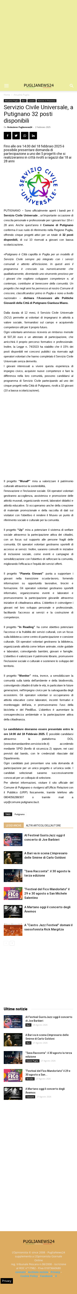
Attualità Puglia (21, 94)
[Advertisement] (38, 40)
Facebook (46, 1276)
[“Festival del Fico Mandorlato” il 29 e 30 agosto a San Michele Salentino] (13, 893)
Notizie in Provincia (46, 100)
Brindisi (30, 1078)
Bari (23, 100)
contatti (20, 1272)
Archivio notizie (38, 1272)
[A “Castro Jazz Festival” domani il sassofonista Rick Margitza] (13, 929)
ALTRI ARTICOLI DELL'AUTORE (43, 825)
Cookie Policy (29, 1276)
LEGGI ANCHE (13, 825)
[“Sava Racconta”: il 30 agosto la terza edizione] (13, 875)
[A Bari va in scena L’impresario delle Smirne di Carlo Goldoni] (13, 857)
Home (7, 94)
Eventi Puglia (32, 1060)
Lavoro (32, 100)
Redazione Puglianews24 (19, 127)
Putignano (20, 814)
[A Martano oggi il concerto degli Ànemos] (13, 911)
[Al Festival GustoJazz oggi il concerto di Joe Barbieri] (13, 839)
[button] (72, 86)
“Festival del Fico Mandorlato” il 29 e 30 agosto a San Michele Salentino (47, 893)
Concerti (30, 1096)
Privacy (55, 1272)
